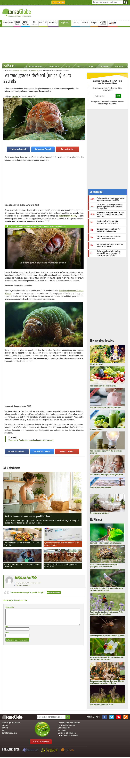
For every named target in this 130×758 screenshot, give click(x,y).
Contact (5, 728)
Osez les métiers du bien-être (100, 488)
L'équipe (5, 725)
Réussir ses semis (96, 364)
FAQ (3, 730)
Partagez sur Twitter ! (43, 149)
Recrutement (62, 730)
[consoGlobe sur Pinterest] (118, 717)
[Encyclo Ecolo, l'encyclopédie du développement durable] (68, 750)
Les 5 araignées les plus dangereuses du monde (107, 636)
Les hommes (119, 66)
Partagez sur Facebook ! (18, 149)
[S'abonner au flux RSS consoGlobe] (125, 717)
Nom (6, 626)
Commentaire (9, 607)
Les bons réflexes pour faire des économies (105, 408)
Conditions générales (9, 733)
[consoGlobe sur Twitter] (111, 717)
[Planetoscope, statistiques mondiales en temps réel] (30, 750)
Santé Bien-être (25, 23)
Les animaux (104, 66)
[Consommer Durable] (49, 750)
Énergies (94, 23)
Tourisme (75, 23)
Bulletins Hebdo (54, 66)
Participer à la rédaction (66, 725)
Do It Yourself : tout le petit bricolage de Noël (106, 475)
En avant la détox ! (96, 429)
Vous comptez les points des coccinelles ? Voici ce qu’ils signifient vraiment (107, 658)
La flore (78, 66)
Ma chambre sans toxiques (99, 513)
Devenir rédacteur (23, 585)
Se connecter (58, 2)
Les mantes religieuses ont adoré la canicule (106, 543)
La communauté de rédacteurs (69, 723)
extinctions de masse (67, 216)
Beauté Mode (17, 23)
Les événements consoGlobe (68, 735)
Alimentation (8, 23)
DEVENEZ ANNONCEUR (41, 742)
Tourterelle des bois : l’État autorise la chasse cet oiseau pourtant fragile (106, 589)
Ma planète (65, 23)
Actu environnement (35, 66)
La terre (90, 66)
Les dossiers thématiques (67, 733)
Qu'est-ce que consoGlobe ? (11, 723)
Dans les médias (64, 728)
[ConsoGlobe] (16, 12)
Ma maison (34, 23)
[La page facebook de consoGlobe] (104, 717)
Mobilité (85, 23)
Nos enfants (53, 23)
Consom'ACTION (103, 23)
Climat (68, 66)
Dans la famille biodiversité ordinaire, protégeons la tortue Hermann (104, 566)
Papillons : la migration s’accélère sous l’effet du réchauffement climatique (106, 613)
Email (7, 633)
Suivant (5, 110)
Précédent (83, 110)
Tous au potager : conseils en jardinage (104, 386)
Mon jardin (43, 23)
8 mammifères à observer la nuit (101, 705)
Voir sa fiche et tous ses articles (28, 582)
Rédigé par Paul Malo (25, 577)
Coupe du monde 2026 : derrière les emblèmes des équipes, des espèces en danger (107, 682)
